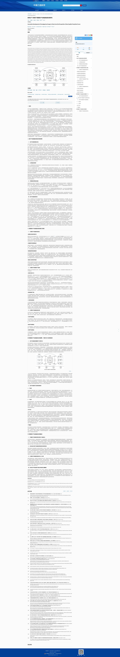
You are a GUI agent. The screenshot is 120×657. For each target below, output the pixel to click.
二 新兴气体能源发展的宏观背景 (81, 58)
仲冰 (28, 20)
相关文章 (87, 52)
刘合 (44, 20)
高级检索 (84, 5)
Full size (70, 371)
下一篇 (57, 102)
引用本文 (77, 54)
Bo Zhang (48, 26)
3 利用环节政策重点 (80, 92)
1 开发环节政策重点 (80, 88)
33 (54, 236)
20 (29, 185)
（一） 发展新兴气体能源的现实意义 (82, 69)
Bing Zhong (29, 26)
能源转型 (48, 90)
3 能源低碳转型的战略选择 (81, 75)
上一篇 (42, 102)
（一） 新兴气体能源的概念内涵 (82, 60)
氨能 (36, 90)
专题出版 (55, 10)
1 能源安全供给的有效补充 (81, 71)
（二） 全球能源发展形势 (81, 62)
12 (54, 121)
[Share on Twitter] (87, 35)
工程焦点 (52, 0)
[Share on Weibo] (88, 35)
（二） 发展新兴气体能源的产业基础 (82, 79)
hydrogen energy (37, 94)
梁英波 (38, 20)
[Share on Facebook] (85, 35)
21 (33, 207)
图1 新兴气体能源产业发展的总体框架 (84, 98)
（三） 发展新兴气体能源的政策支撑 (82, 86)
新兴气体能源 (30, 90)
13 (48, 123)
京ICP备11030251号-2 (58, 653)
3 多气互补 (78, 105)
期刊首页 (37, 10)
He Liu (53, 26)
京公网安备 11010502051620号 (50, 653)
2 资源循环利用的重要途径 (81, 73)
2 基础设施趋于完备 (80, 82)
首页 (44, 0)
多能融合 (44, 90)
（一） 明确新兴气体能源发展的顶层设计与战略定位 (82, 111)
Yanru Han (33, 26)
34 (70, 278)
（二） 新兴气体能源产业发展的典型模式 (82, 100)
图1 (59, 349)
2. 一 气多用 (79, 103)
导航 (79, 52)
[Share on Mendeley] (91, 35)
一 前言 (77, 56)
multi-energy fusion (60, 94)
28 (52, 221)
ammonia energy (44, 94)
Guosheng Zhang (39, 26)
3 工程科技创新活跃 (80, 84)
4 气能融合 (78, 107)
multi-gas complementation (52, 94)
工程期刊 (48, 0)
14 (49, 123)
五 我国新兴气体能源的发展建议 (81, 109)
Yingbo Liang (44, 26)
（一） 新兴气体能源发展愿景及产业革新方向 (82, 96)
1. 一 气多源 (79, 101)
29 (45, 223)
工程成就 (56, 0)
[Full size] (119, 331)
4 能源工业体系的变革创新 (81, 77)
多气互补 (40, 90)
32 (69, 278)
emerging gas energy (31, 94)
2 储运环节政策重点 (80, 90)
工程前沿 (61, 0)
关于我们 (65, 0)
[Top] (119, 329)
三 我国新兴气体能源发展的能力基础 (82, 67)
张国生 (34, 20)
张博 (41, 20)
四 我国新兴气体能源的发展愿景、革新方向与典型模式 (82, 94)
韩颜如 (31, 20)
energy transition (67, 94)
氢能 (34, 90)
